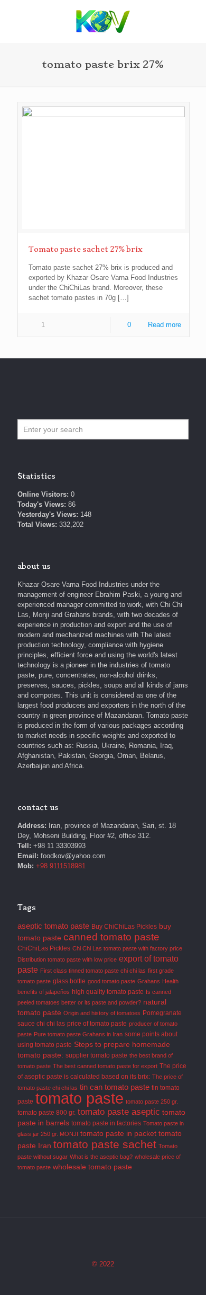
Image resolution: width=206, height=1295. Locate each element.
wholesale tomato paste (92, 1167)
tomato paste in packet (118, 1134)
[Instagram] (103, 1278)
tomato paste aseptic (119, 1111)
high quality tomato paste (108, 992)
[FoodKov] (103, 21)
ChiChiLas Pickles (43, 948)
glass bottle (69, 981)
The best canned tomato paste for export (105, 1066)
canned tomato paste (111, 936)
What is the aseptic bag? (101, 1156)
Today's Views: (42, 504)
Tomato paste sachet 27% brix (86, 249)
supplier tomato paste (96, 1055)
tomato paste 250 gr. (152, 1101)
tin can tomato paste (114, 1086)
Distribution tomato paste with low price (67, 959)
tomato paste (79, 1098)
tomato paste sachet (104, 1144)
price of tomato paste (97, 1023)
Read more (164, 325)
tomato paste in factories (106, 1123)
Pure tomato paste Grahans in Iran (78, 1034)
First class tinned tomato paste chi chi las (93, 970)
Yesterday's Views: (48, 514)
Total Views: (38, 524)
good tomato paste (111, 981)
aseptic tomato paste (53, 925)
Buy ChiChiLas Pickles (124, 926)
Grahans (148, 981)
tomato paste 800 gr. (46, 1112)
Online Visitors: (44, 494)
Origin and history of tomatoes (102, 1013)
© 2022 (103, 1264)
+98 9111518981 (61, 866)
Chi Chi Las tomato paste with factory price (127, 948)
